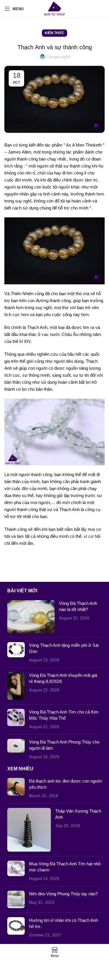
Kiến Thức (54, 33)
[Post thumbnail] (30, 616)
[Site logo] (54, 8)
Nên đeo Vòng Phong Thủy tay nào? (63, 893)
